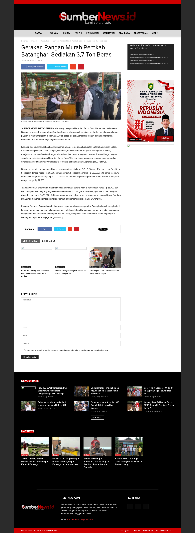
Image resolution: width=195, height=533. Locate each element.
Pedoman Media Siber (165, 530)
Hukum (67, 33)
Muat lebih (97, 417)
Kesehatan (109, 33)
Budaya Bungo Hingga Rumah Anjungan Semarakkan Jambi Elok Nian (105, 391)
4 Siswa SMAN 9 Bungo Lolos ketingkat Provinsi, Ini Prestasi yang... (128, 461)
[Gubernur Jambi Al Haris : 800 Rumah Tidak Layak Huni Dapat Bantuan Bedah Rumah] (81, 406)
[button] (170, 33)
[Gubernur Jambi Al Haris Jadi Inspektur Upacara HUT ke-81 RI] (28, 406)
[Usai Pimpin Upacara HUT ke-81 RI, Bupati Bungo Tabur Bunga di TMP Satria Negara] (134, 391)
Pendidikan (92, 33)
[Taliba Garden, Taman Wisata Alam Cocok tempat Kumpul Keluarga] (35, 446)
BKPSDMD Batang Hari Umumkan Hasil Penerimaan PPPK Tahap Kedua (35, 273)
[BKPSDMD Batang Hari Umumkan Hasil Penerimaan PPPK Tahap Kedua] (36, 257)
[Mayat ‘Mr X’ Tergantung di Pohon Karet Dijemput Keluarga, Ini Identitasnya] (66, 446)
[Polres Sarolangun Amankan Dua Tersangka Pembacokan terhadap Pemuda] (97, 446)
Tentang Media (125, 530)
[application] (150, 57)
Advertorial (141, 33)
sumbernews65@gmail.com (80, 519)
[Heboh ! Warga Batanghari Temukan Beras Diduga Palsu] (71, 257)
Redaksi (137, 530)
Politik (78, 33)
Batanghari (26, 267)
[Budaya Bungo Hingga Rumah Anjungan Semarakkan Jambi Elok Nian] (81, 391)
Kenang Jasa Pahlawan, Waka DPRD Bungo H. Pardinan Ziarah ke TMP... (159, 405)
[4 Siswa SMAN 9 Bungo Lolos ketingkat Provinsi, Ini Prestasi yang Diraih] (129, 446)
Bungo (55, 455)
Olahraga (124, 33)
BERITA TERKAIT (31, 241)
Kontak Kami (148, 530)
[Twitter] (167, 2)
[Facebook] (162, 2)
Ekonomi (54, 33)
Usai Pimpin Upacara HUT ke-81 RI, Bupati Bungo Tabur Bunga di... (158, 391)
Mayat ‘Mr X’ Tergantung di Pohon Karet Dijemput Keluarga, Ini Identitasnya (65, 461)
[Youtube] (171, 2)
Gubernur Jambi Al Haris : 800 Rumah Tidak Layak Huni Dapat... (105, 405)
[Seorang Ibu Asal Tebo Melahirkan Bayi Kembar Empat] (105, 257)
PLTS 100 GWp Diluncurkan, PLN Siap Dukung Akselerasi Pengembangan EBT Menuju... (52, 391)
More (155, 33)
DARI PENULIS (49, 241)
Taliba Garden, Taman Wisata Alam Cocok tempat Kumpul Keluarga (35, 461)
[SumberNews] (97, 17)
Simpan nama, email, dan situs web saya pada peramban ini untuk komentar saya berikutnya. (66, 350)
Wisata (24, 455)
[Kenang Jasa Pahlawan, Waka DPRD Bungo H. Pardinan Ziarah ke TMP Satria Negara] (134, 406)
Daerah (39, 33)
